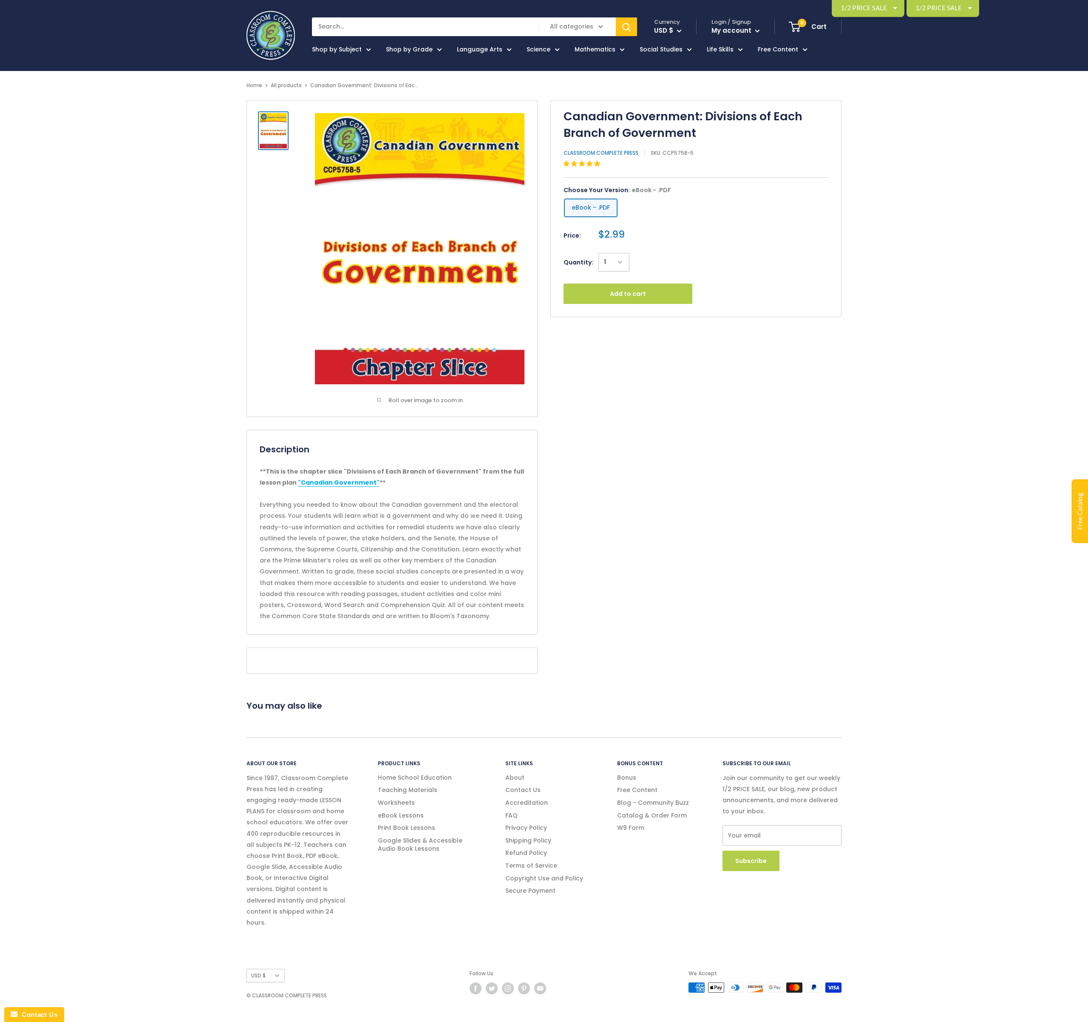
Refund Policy (526, 853)
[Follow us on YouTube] (540, 988)
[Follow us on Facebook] (476, 988)
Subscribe (751, 861)
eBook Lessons (401, 815)
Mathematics (595, 49)
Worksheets (396, 802)
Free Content (778, 49)
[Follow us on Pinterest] (524, 988)
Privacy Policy (526, 827)
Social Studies (661, 49)
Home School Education (415, 777)
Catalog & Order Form (652, 815)
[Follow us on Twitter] (492, 988)
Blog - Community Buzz (653, 802)
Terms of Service (531, 865)
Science (538, 49)
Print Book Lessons (406, 827)
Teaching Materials (407, 790)
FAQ (511, 815)
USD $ (258, 975)
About (514, 777)
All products (286, 85)
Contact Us (523, 790)
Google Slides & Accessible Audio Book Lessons (420, 844)
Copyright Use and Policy (544, 878)
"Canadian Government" (339, 482)
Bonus (626, 777)
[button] (583, 163)
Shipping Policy (528, 840)
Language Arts (479, 49)
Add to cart (628, 294)
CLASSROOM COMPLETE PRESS (601, 152)
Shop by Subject (337, 49)
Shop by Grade (409, 49)
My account (732, 30)
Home (254, 85)
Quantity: (578, 262)
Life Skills (720, 49)
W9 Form (630, 827)
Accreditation (526, 802)
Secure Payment (530, 890)
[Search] (626, 26)
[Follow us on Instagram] (508, 988)
